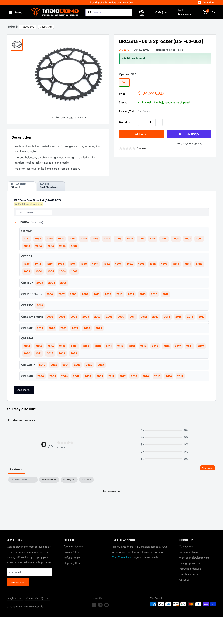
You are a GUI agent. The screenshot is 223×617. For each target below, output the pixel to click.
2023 (87, 328)
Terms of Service (73, 546)
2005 (50, 246)
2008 (73, 294)
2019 (40, 305)
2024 (99, 328)
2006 (62, 246)
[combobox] (108, 12)
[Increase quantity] (159, 122)
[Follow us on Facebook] (94, 604)
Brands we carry (188, 574)
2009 (85, 294)
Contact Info (186, 546)
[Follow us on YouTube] (106, 604)
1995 (118, 238)
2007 (74, 246)
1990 (61, 238)
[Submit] (89, 12)
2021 (63, 328)
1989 (49, 238)
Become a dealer (189, 552)
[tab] (22, 186)
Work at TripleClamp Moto (194, 558)
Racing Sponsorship (190, 563)
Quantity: (125, 122)
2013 (119, 294)
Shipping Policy (73, 563)
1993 (95, 238)
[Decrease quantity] (141, 122)
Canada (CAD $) (34, 598)
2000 (176, 238)
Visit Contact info (122, 557)
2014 (131, 294)
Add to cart (141, 134)
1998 (153, 238)
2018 (189, 346)
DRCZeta (124, 50)
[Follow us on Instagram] (100, 604)
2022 (75, 328)
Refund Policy (72, 558)
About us (184, 580)
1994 (107, 238)
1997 (141, 238)
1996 (130, 238)
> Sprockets (27, 27)
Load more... (23, 390)
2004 (38, 246)
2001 (187, 238)
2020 (51, 328)
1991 (72, 238)
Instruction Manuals (190, 569)
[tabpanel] (111, 502)
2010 (98, 346)
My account (185, 14)
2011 (96, 294)
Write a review (208, 467)
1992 (83, 238)
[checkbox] (86, 480)
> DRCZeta (46, 27)
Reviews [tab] (16, 469)
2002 (199, 238)
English (12, 598)
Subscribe (208, 2)
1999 (164, 238)
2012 (108, 294)
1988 (38, 238)
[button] (164, 430)
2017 (165, 294)
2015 (142, 294)
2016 (154, 294)
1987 (27, 238)
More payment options (189, 143)
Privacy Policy (71, 552)
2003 (27, 246)
